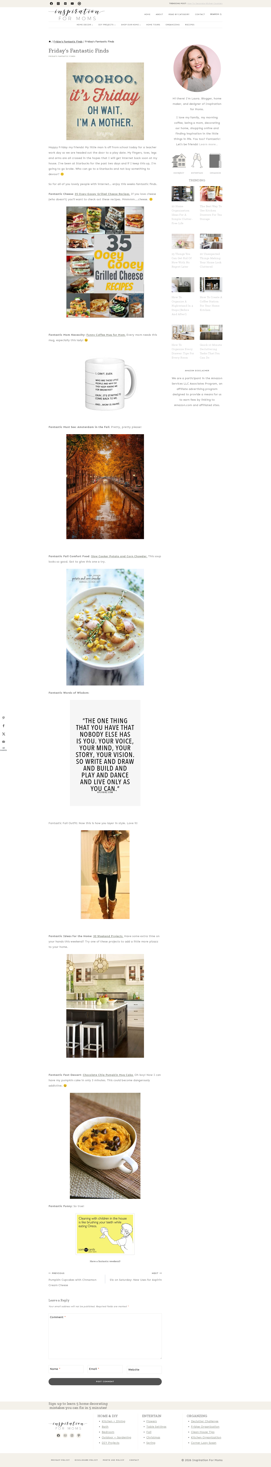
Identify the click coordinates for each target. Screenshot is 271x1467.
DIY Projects (110, 1442)
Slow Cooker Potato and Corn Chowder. (119, 556)
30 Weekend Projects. (108, 936)
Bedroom (108, 1432)
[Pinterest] (65, 3)
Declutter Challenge (204, 1421)
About (159, 14)
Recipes (189, 24)
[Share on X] (3, 733)
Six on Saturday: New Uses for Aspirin (136, 1276)
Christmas (153, 1437)
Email (94, 1369)
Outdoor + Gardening (116, 1437)
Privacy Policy (60, 1460)
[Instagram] (58, 3)
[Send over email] (3, 741)
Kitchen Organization (206, 1437)
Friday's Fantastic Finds (62, 56)
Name (55, 1369)
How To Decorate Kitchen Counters (204, 3)
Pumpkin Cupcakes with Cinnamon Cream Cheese (72, 1279)
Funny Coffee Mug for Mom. (106, 334)
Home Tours (153, 24)
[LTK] (79, 3)
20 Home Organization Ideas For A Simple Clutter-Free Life (182, 215)
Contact (200, 14)
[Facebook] (51, 3)
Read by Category (179, 14)
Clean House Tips (202, 1432)
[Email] (72, 3)
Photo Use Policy (113, 1460)
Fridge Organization (205, 1426)
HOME (147, 14)
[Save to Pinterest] (3, 717)
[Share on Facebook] (3, 725)
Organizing (173, 24)
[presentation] (183, 193)
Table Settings (156, 1426)
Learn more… (208, 144)
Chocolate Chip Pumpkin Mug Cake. (108, 1075)
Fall (148, 1432)
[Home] (50, 41)
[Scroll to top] (7, 1456)
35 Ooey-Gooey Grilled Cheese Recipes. (102, 194)
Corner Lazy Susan (203, 1442)
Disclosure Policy (86, 1460)
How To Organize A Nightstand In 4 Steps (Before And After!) (182, 305)
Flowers (151, 1421)
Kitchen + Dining (113, 1421)
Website (133, 1369)
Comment (58, 1317)
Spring (150, 1442)
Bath (105, 1426)
